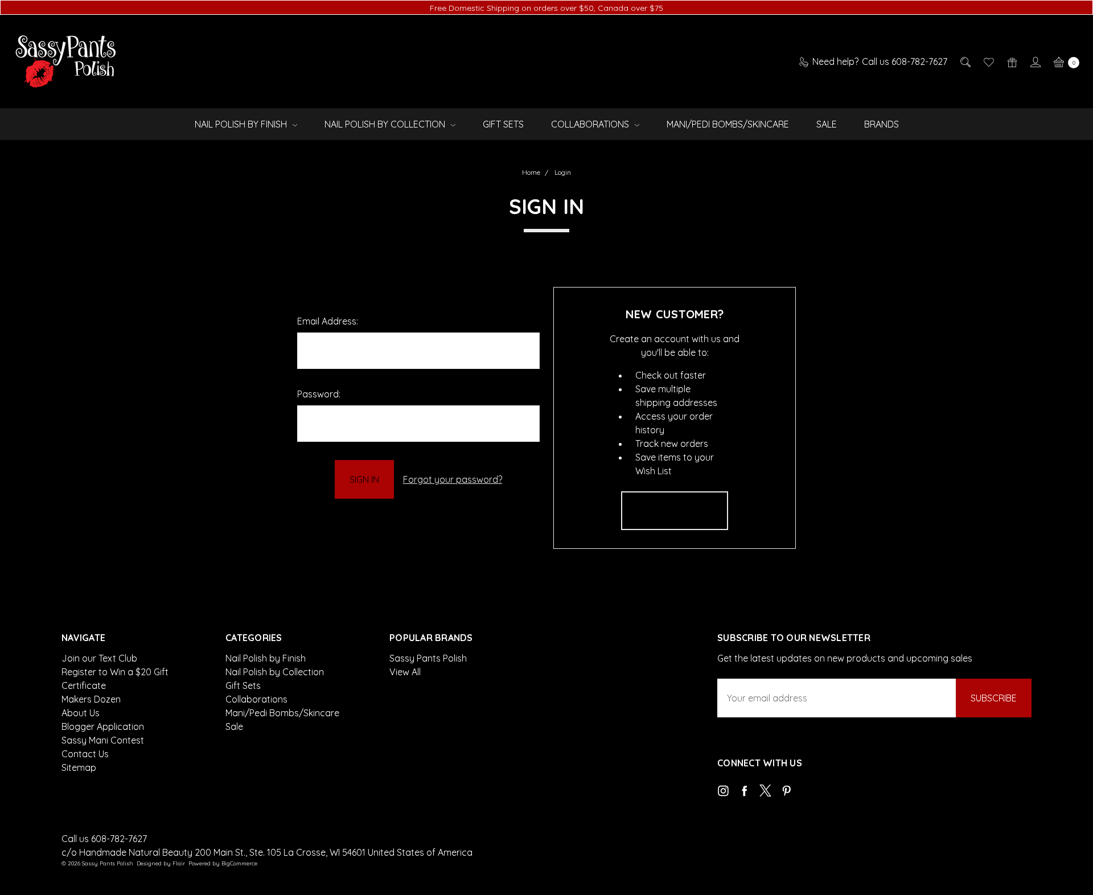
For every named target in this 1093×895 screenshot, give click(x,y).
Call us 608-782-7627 (104, 838)
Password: (318, 394)
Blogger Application (102, 726)
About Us (80, 713)
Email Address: (327, 321)
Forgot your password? (452, 479)
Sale (826, 124)
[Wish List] (988, 61)
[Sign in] (1034, 61)
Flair (178, 863)
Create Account (674, 510)
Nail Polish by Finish (242, 124)
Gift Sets (503, 124)
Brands (881, 124)
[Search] (964, 61)
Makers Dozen (91, 699)
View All (405, 672)
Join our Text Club (99, 658)
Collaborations (591, 124)
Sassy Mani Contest (102, 740)
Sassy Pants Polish (428, 658)
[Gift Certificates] (1011, 61)
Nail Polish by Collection (385, 124)
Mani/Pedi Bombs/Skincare (728, 124)
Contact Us (85, 753)
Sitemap (78, 767)
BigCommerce (239, 863)
